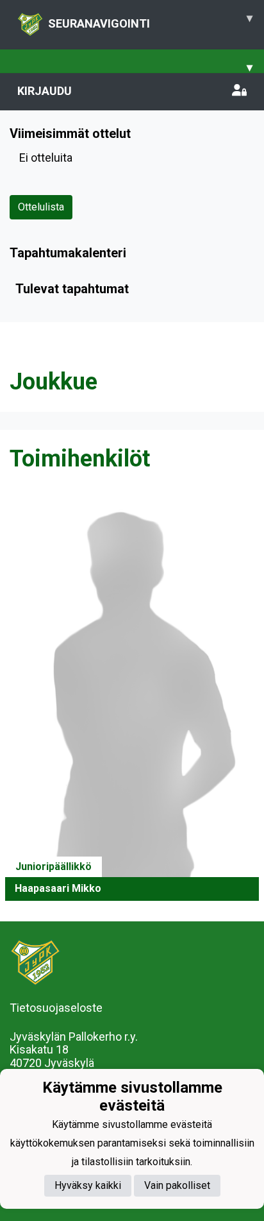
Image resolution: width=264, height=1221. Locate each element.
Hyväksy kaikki (87, 1185)
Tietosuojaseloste (56, 1007)
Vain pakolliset (177, 1185)
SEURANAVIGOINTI (150, 20)
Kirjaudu (44, 91)
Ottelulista (41, 207)
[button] (132, 698)
